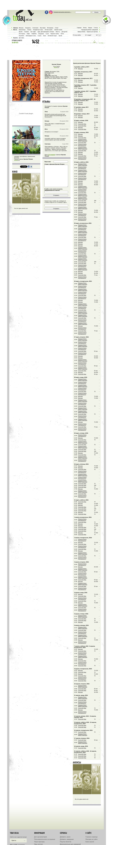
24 (83, 43)
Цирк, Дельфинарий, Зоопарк (46, 31)
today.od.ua (14, 833)
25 (85, 43)
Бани (44, 35)
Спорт (56, 27)
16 (69, 43)
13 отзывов (51, 154)
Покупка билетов (65, 842)
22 (79, 43)
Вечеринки (50, 27)
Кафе (28, 33)
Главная (79, 27)
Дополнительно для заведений (70, 844)
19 (74, 43)
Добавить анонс (65, 837)
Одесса (13, 840)
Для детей (64, 31)
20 (76, 43)
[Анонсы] (77, 763)
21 (78, 43)
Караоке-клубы (55, 33)
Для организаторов (40, 837)
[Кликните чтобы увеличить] (26, 138)
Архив (60, 35)
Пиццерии (41, 33)
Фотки (85, 27)
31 (96, 43)
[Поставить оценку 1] (14, 160)
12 (62, 43)
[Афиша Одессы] (22, 21)
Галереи (26, 31)
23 (81, 43)
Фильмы (21, 27)
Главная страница (91, 837)
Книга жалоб (90, 842)
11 (60, 43)
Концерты (28, 27)
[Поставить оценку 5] (19, 160)
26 (87, 43)
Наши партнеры (39, 842)
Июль (42, 43)
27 (88, 43)
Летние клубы (48, 29)
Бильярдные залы (31, 35)
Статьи (96, 27)
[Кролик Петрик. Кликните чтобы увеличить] (26, 100)
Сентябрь (101, 43)
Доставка (21, 37)
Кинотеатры (22, 29)
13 (64, 43)
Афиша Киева (81, 31)
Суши (47, 33)
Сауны (39, 35)
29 (92, 43)
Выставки (42, 27)
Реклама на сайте (91, 839)
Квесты (58, 31)
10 (58, 43)
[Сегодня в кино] (15, 172)
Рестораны (22, 33)
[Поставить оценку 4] (18, 160)
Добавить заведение (67, 839)
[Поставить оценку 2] (15, 160)
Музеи (20, 31)
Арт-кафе (33, 31)
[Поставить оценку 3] (56, 67)
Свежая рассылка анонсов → (62, 12)
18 (72, 43)
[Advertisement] (56, 5)
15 (67, 43)
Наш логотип (38, 844)
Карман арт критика (92, 31)
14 (65, 43)
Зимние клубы (58, 29)
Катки (62, 33)
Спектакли (35, 27)
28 (90, 43)
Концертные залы (38, 29)
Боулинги (21, 35)
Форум (90, 27)
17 (71, 43)
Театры (29, 29)
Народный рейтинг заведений (89, 29)
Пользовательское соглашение (44, 839)
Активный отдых (52, 35)
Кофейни (34, 33)
